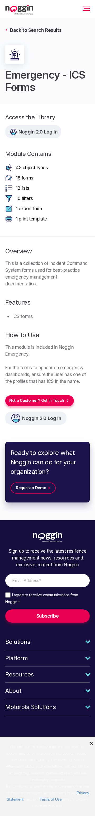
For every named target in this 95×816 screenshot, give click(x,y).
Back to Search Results (35, 30)
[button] (91, 743)
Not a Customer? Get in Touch (36, 400)
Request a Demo (31, 487)
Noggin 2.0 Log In (41, 418)
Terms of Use (51, 799)
